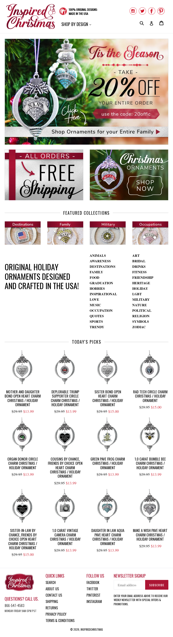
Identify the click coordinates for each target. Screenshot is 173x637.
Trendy (97, 326)
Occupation (101, 310)
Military (141, 299)
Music (95, 304)
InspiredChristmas (92, 629)
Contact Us (54, 595)
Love (94, 299)
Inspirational (103, 293)
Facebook (92, 582)
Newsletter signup (130, 575)
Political (141, 310)
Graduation (101, 282)
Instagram (94, 601)
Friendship (142, 277)
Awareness (100, 260)
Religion (141, 315)
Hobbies (97, 288)
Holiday (140, 288)
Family (96, 271)
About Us (52, 588)
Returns (52, 607)
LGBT (137, 293)
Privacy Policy (56, 614)
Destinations (102, 266)
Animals (98, 255)
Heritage (141, 282)
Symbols (140, 321)
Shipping (52, 601)
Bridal (139, 260)
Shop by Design (77, 24)
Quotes (97, 315)
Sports (96, 321)
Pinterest (93, 595)
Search (51, 582)
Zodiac (139, 326)
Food (94, 277)
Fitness (139, 271)
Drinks (139, 266)
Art (136, 255)
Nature (139, 304)
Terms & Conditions (60, 620)
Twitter (92, 588)
